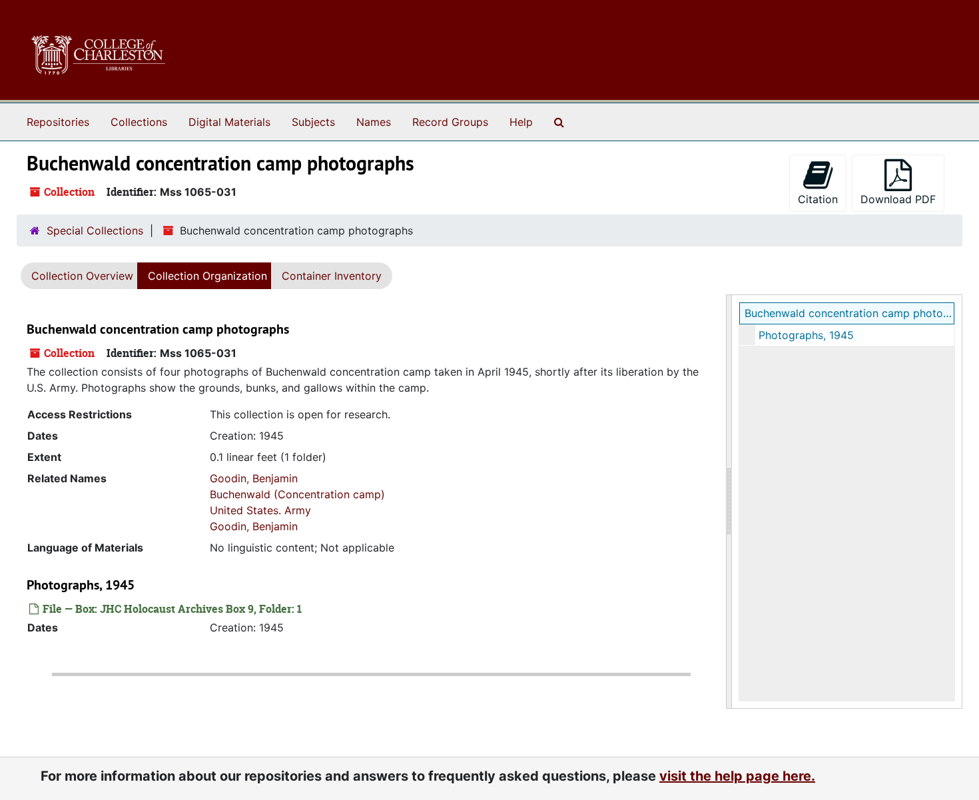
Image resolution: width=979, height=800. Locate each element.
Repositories (58, 122)
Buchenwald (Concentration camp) (297, 494)
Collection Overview (82, 275)
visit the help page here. (737, 776)
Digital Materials (229, 122)
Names (373, 122)
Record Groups (450, 122)
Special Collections (95, 230)
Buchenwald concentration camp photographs (849, 313)
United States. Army (260, 510)
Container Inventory (332, 275)
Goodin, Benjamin (254, 478)
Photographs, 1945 (806, 335)
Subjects (313, 122)
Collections (139, 122)
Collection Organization (207, 275)
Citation (818, 199)
